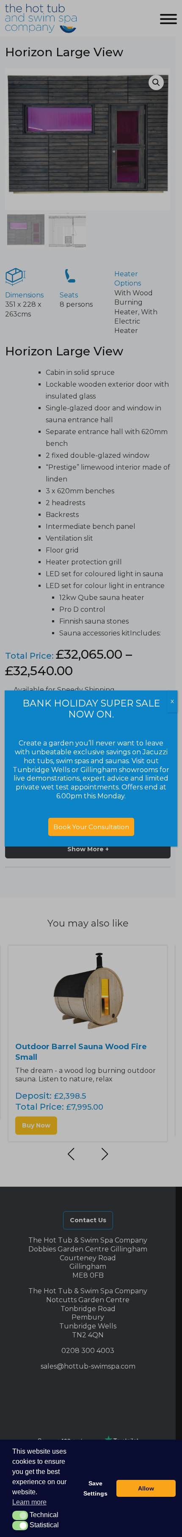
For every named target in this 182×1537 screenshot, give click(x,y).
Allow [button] (146, 1488)
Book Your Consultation (91, 827)
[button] (20, 1515)
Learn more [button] (29, 1502)
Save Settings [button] (95, 1488)
